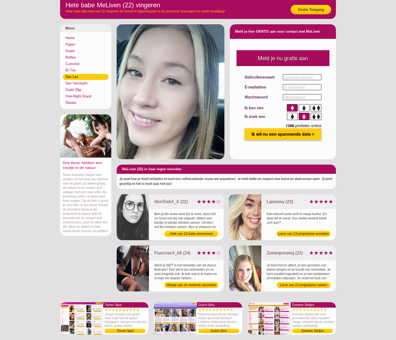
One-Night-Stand (78, 96)
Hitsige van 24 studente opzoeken (191, 285)
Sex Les (71, 77)
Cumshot (72, 64)
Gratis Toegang (311, 9)
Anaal (69, 51)
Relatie (70, 103)
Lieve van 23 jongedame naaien (303, 285)
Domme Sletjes (312, 331)
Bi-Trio (70, 70)
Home (70, 38)
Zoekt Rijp (73, 90)
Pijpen (70, 44)
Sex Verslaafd (76, 83)
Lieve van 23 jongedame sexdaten (303, 234)
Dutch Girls (219, 331)
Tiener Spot (125, 331)
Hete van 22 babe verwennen (191, 234)
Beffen (70, 57)
